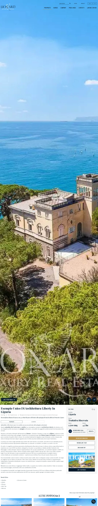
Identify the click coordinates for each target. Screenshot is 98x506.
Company (63, 8)
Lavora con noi (92, 8)
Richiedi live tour (82, 443)
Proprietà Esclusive (13, 415)
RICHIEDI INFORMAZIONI (81, 438)
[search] (70, 3)
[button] (92, 409)
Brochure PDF (82, 448)
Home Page (3, 415)
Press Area (72, 8)
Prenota (91, 431)
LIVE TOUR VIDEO (81, 470)
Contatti (81, 8)
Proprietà (47, 8)
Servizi (55, 8)
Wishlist (83, 3)
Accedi (75, 3)
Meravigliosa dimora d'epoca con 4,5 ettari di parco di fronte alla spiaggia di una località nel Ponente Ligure (39, 415)
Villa (9, 415)
